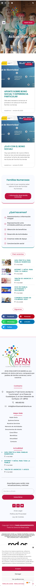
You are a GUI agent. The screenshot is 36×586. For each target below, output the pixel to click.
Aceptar (18, 569)
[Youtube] (12, 3)
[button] (33, 547)
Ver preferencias (18, 579)
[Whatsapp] (9, 3)
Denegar (18, 574)
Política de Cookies (7, 583)
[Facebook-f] (14, 505)
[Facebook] (2, 3)
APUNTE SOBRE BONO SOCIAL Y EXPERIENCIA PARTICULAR (16, 94)
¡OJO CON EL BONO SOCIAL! (14, 147)
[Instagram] (5, 3)
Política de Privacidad (20, 583)
